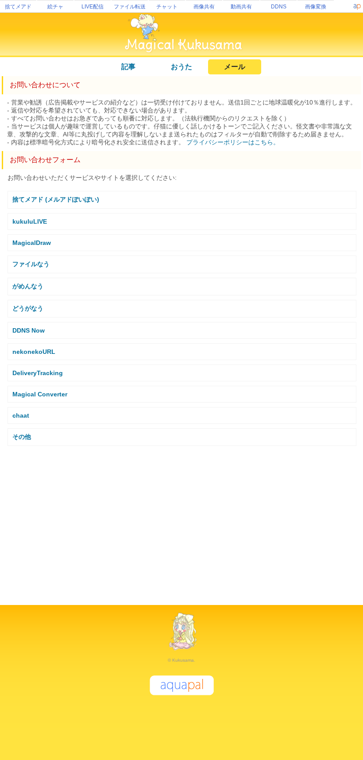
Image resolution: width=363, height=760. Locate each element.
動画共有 (241, 7)
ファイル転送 (130, 7)
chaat (20, 415)
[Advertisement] (181, 522)
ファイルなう (31, 264)
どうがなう (27, 308)
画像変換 (315, 7)
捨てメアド (18, 7)
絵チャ (55, 7)
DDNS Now (28, 330)
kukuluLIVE (29, 221)
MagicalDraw (31, 242)
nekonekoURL (33, 351)
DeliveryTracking (37, 372)
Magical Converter (39, 394)
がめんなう (27, 286)
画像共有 (204, 7)
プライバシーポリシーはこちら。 (232, 142)
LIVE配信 (92, 7)
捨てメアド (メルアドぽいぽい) (55, 199)
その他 (21, 436)
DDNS (278, 7)
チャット (167, 7)
